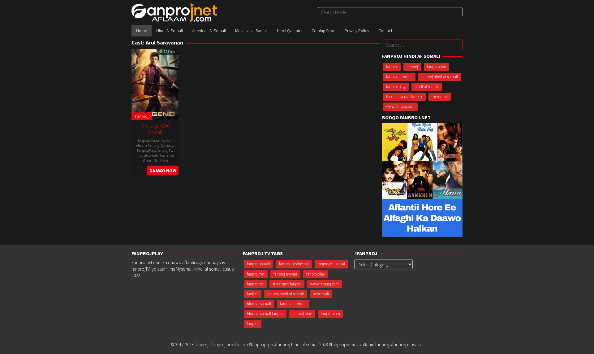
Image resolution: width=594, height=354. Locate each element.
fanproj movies (285, 274)
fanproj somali (258, 264)
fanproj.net (256, 274)
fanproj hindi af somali (439, 76)
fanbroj (392, 67)
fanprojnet (255, 284)
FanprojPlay (146, 150)
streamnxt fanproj (287, 284)
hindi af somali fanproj (404, 96)
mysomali (440, 96)
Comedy (167, 145)
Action (166, 140)
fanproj (412, 67)
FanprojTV (164, 150)
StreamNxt (150, 160)
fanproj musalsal (331, 264)
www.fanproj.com (400, 106)
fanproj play (396, 86)
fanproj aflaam (149, 140)
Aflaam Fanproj (147, 145)
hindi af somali (147, 155)
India (164, 160)
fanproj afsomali (399, 76)
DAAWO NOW (162, 171)
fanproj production (294, 264)
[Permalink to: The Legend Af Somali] (155, 83)
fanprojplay (315, 274)
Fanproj (141, 116)
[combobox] (390, 12)
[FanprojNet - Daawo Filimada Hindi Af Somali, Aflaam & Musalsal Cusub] (174, 12)
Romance (166, 155)
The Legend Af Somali (155, 129)
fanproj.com (436, 67)
